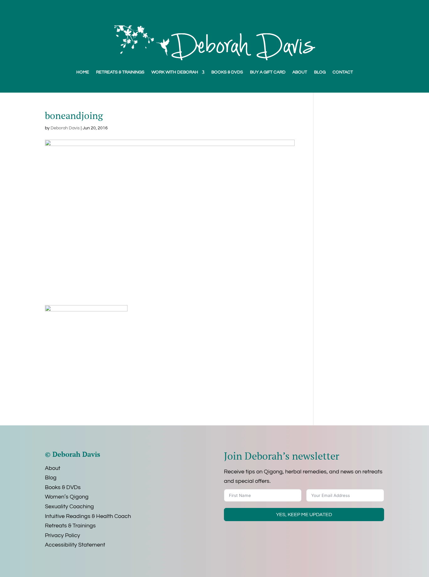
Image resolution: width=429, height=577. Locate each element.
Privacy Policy (62, 535)
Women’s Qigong (67, 497)
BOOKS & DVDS (227, 72)
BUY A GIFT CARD (267, 72)
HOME (82, 72)
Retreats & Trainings (70, 526)
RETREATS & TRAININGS (120, 72)
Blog (51, 478)
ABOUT (299, 72)
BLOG (320, 72)
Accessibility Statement (75, 545)
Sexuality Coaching (69, 507)
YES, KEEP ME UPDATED (304, 514)
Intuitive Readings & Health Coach (88, 516)
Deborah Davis (65, 128)
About (52, 468)
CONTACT (343, 72)
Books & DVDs (63, 487)
